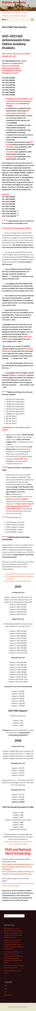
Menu (4, 19)
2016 (5, 986)
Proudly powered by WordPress (18, 1007)
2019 (5, 992)
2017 (5, 989)
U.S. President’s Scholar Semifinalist (18, 581)
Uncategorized (8, 995)
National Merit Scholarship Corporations (20, 574)
